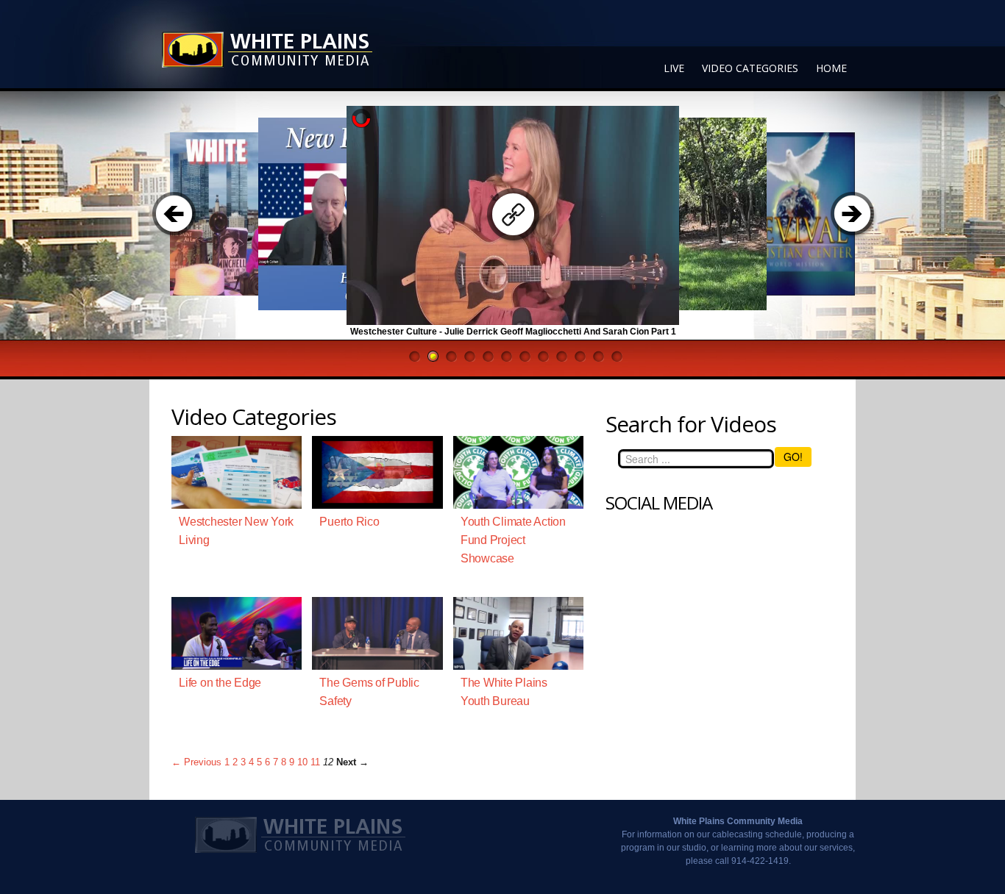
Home (831, 68)
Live (674, 68)
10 (302, 762)
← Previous (196, 762)
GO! (793, 456)
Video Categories (750, 68)
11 (315, 762)
